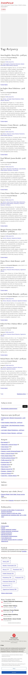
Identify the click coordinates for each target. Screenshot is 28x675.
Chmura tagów (5, 526)
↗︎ (15, 607)
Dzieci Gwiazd (5, 446)
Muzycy (6, 569)
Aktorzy (4, 99)
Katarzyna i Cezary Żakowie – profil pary (13, 125)
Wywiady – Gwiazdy (6, 471)
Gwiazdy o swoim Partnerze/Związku (11, 451)
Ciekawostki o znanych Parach (9, 444)
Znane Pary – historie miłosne (9, 475)
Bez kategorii (4, 442)
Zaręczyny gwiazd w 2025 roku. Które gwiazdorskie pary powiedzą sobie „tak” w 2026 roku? (13, 515)
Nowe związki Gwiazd (7, 455)
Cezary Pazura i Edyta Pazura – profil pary (14, 193)
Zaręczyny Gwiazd (6, 473)
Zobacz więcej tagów (6, 593)
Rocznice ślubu (5, 462)
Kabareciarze (22, 202)
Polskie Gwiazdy (9, 65)
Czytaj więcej (4, 85)
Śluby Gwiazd (4, 466)
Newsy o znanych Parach (7, 453)
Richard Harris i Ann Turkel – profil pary (13, 359)
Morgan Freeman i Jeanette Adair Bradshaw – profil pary (11, 230)
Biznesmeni (17, 64)
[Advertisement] (14, 31)
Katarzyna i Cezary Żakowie (13, 133)
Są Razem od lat (5, 464)
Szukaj (25, 406)
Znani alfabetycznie (6, 538)
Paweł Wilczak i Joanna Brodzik (19, 168)
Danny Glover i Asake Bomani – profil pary (13, 262)
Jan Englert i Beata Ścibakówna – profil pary (13, 89)
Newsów (11, 500)
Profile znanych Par (9, 61)
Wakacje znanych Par (6, 469)
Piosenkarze (21, 133)
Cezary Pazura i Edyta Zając (13, 202)
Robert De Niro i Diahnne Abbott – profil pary (14, 324)
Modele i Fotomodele (9, 565)
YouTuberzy (8, 204)
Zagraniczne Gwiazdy (16, 238)
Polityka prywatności (6, 533)
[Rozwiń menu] (3, 9)
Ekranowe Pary (5, 449)
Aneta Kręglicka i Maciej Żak (9, 64)
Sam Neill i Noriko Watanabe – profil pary (14, 294)
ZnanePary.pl (7, 3)
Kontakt (3, 527)
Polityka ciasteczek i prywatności (9, 531)
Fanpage (24, 551)
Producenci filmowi (11, 269)
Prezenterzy (16, 203)
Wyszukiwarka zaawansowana (9, 408)
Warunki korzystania (6, 534)
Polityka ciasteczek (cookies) (8, 529)
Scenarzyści (15, 170)
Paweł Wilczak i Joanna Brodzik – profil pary (13, 159)
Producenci (21, 203)
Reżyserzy (15, 65)
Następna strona (22, 394)
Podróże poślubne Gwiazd (8, 458)
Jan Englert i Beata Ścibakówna (13, 99)
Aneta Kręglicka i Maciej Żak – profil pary (14, 55)
